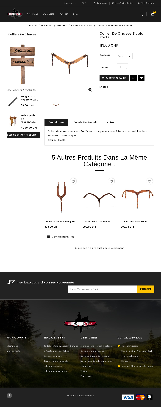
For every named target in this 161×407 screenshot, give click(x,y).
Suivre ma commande (56, 360)
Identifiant (12, 345)
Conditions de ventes (92, 350)
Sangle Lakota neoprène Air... (29, 98)
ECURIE (64, 14)
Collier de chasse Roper (134, 221)
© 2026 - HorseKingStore (80, 395)
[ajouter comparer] (133, 78)
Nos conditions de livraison (95, 355)
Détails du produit (85, 122)
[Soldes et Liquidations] (23, 63)
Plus (75, 14)
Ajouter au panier (114, 78)
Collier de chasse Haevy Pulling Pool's (65, 221)
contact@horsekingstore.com (138, 366)
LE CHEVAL (32, 14)
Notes (110, 122)
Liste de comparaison (56, 371)
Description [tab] (56, 122)
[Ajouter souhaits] (141, 78)
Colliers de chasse (22, 34)
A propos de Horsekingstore (96, 345)
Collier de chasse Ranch (96, 221)
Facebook (9, 395)
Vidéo (83, 371)
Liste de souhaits (53, 366)
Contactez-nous (53, 355)
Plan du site (86, 376)
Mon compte (14, 350)
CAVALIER (49, 14)
